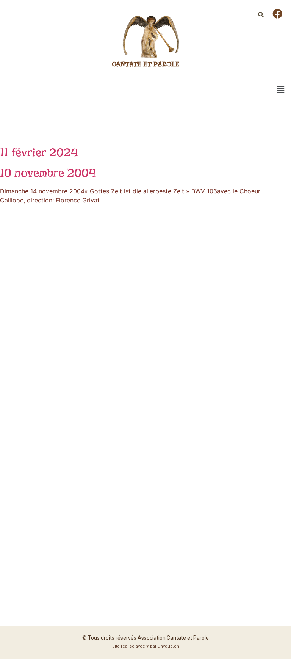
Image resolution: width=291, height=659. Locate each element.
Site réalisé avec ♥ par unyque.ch (145, 646)
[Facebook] (277, 14)
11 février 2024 (39, 152)
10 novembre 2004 (48, 173)
